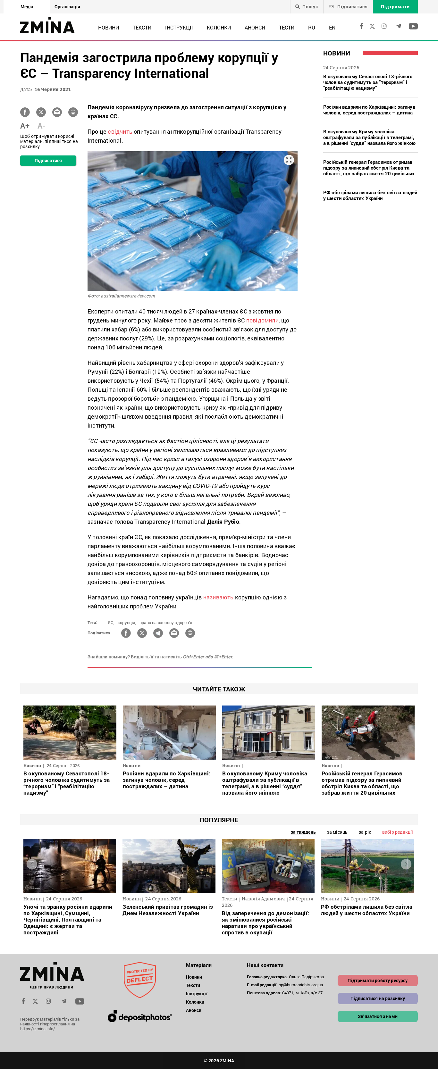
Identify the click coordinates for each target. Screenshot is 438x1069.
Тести (286, 27)
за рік (365, 832)
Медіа (27, 7)
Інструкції (179, 27)
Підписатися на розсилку (377, 998)
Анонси (255, 27)
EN (332, 27)
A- (42, 125)
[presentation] (32, 864)
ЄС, (111, 622)
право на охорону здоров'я (165, 622)
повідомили (262, 320)
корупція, (127, 622)
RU (311, 27)
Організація (67, 7)
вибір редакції (397, 832)
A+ (24, 125)
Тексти (142, 27)
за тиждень (303, 832)
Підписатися (352, 7)
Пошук (310, 6)
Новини (108, 27)
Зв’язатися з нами (378, 1016)
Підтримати (395, 7)
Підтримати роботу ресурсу (378, 980)
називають (218, 597)
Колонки (219, 27)
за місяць (337, 832)
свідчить (120, 131)
